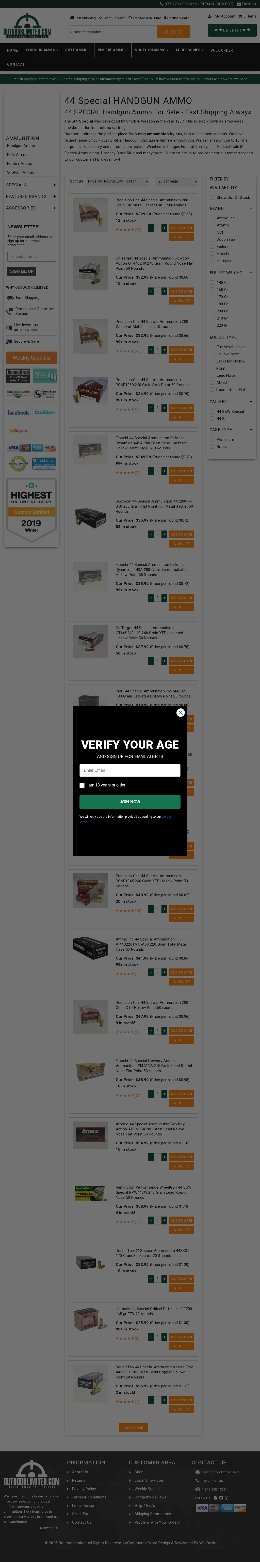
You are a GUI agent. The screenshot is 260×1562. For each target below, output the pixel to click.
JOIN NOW (130, 802)
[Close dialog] (180, 712)
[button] (259, 1559)
